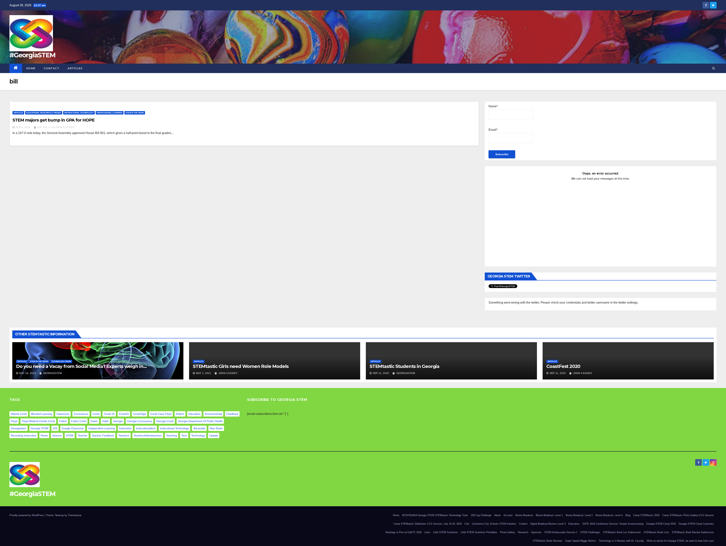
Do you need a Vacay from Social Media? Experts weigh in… (81, 366)
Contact (51, 68)
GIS (55, 428)
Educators (573, 523)
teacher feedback (103, 435)
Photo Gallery (507, 532)
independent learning (101, 428)
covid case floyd (160, 413)
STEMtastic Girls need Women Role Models (241, 366)
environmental (213, 413)
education (194, 413)
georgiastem (18, 428)
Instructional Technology (79, 113)
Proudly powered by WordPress (27, 515)
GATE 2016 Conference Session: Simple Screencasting (612, 523)
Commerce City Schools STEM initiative (494, 523)
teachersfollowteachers (148, 435)
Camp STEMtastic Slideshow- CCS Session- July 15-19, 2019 (428, 523)
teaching (171, 435)
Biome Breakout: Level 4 (609, 515)
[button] (713, 68)
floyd (14, 421)
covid (96, 413)
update (213, 435)
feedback (232, 413)
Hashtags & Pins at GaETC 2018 (403, 532)
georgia (118, 421)
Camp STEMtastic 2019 (646, 515)
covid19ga (139, 413)
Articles (74, 68)
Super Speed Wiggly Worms (580, 540)
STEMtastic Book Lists (656, 532)
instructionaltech (146, 428)
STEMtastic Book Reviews (547, 540)
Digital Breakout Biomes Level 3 (547, 523)
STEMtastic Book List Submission (622, 532)
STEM (69, 435)
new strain (216, 428)
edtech (180, 413)
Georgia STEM (39, 428)
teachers (123, 435)
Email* (493, 129)
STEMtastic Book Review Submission (693, 532)
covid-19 (109, 413)
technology (198, 435)
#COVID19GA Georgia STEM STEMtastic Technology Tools (435, 515)
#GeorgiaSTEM (32, 55)
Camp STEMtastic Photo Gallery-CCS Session (688, 515)
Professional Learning (109, 113)
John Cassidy (228, 373)
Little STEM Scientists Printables (479, 532)
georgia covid (165, 421)
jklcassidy (199, 428)
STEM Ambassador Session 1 (560, 532)
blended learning (41, 413)
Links (427, 532)
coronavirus (81, 413)
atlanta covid (19, 413)
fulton (63, 421)
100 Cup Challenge (481, 515)
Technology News (61, 361)
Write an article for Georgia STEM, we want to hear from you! (680, 540)
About (497, 515)
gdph (105, 421)
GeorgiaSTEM (52, 373)
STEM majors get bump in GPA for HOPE (53, 120)
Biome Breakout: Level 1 (549, 515)
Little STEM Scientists (445, 532)
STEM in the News (135, 113)
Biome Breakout (524, 515)
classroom (63, 413)
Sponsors (536, 532)
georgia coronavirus (139, 421)
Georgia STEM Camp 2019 (661, 523)
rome (44, 435)
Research (523, 532)
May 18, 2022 (27, 373)
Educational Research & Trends (43, 113)
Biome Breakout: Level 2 (579, 515)
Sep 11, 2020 (381, 373)
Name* (493, 106)
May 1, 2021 (203, 373)
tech (184, 435)
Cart (467, 523)
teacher (82, 435)
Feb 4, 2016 (23, 127)
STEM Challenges (590, 532)
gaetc (94, 421)
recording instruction (23, 435)
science (57, 435)
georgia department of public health (200, 421)
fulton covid (78, 421)
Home (30, 68)
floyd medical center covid (38, 421)
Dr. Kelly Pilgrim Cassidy (55, 127)
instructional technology (174, 428)
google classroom (73, 428)
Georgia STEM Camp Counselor (696, 523)
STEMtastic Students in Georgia (404, 366)
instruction (125, 428)
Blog (627, 515)
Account (508, 515)
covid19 (124, 413)
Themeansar (74, 515)
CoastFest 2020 (563, 366)
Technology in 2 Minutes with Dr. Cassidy (621, 540)
